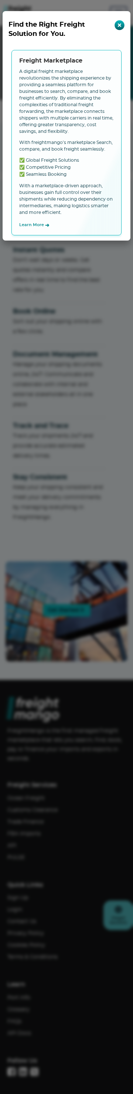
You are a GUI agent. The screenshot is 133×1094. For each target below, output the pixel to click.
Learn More (34, 225)
